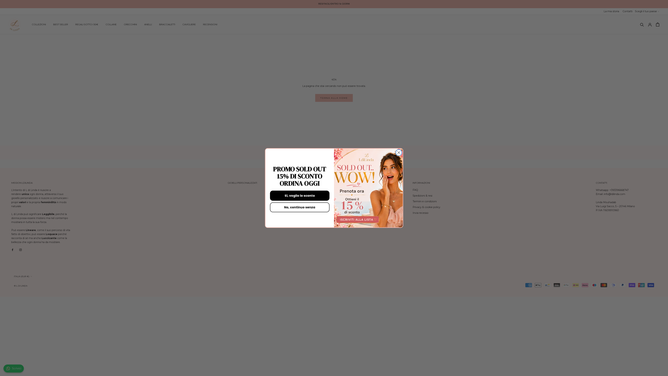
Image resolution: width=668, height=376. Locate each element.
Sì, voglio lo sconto (300, 195)
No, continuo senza (299, 207)
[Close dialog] (399, 153)
